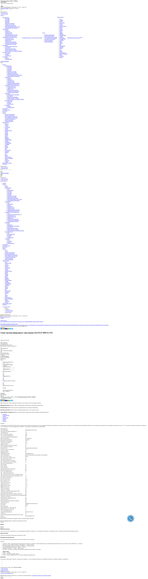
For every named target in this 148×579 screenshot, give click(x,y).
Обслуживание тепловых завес (11, 117)
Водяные (9, 102)
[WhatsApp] (9, 328)
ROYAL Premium (8, 130)
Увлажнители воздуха (11, 87)
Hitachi (6, 132)
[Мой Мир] (4, 328)
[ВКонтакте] (1, 328)
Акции (4, 112)
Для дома (62, 325)
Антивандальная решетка (8, 390)
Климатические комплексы (12, 90)
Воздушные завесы (9, 100)
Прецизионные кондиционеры (13, 76)
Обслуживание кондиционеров (11, 116)
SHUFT (6, 135)
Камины (9, 78)
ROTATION (7, 142)
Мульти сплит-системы (12, 72)
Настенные (9, 67)
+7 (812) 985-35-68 (4, 13)
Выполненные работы (7, 163)
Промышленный (10, 107)
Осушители (7, 105)
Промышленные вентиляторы (13, 94)
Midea (6, 145)
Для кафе (65, 325)
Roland (6, 159)
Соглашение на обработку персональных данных (41, 575)
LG (5, 153)
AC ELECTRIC (8, 143)
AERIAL (7, 137)
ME (5, 149)
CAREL (6, 141)
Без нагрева (9, 101)
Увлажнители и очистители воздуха (12, 85)
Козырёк (4, 387)
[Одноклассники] (2, 328)
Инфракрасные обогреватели (13, 84)
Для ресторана (79, 325)
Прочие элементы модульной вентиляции (15, 99)
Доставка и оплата (6, 109)
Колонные (9, 70)
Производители (6, 122)
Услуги (4, 113)
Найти (2, 577)
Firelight (6, 134)
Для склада (94, 325)
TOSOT (6, 126)
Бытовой (9, 106)
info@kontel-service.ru (6, 317)
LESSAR (7, 124)
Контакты (5, 164)
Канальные (9, 69)
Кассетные (9, 68)
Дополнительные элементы (12, 92)
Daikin (6, 154)
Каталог (4, 64)
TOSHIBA (7, 144)
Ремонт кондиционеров (9, 115)
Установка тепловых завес (10, 119)
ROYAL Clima (8, 150)
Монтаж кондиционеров (10, 114)
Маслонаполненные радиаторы (13, 83)
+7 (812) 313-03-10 (4, 14)
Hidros (6, 136)
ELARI (6, 131)
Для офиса (75, 325)
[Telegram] (12, 328)
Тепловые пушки (10, 80)
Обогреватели (8, 77)
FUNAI (6, 146)
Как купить (5, 110)
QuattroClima (7, 127)
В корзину (2, 393)
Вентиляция (7, 93)
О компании (5, 108)
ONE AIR (7, 151)
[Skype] (11, 328)
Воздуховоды (10, 95)
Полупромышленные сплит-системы (14, 75)
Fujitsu (6, 123)
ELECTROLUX (8, 157)
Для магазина (70, 325)
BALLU (6, 161)
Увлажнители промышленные (13, 91)
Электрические (10, 104)
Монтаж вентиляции (9, 121)
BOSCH (6, 152)
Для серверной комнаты (87, 325)
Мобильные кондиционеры (12, 73)
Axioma (6, 129)
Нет (3, 374)
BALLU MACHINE (9, 158)
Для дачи (58, 325)
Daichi (6, 156)
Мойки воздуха (10, 89)
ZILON (6, 147)
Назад (6, 185)
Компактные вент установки (13, 98)
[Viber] (7, 328)
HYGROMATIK (8, 139)
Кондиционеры (8, 65)
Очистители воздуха (11, 86)
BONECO (7, 138)
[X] (6, 328)
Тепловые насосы (10, 82)
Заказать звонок (3, 181)
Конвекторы (9, 79)
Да (3, 373)
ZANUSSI (7, 160)
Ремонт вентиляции (9, 120)
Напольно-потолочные (11, 71)
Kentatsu (6, 128)
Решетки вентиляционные (12, 97)
